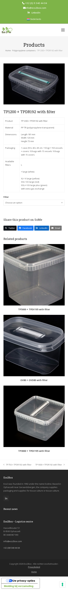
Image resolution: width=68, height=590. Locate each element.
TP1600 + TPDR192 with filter (48, 464)
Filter (6, 197)
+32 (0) (11, 547)
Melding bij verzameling (18, 586)
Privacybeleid (34, 567)
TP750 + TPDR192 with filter (17, 464)
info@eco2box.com (35, 7)
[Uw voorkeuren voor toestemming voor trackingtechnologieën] (62, 584)
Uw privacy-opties (23, 580)
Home (8, 50)
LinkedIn (35, 12)
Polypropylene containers (24, 50)
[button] (63, 30)
